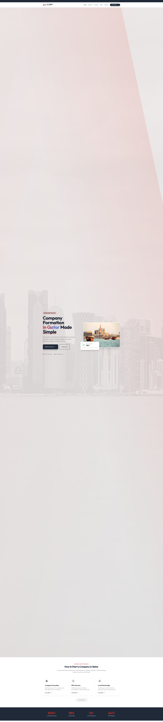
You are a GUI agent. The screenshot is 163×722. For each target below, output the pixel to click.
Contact (106, 4)
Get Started (114, 4)
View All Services (81, 699)
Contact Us (64, 347)
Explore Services (49, 346)
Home (85, 4)
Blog (101, 4)
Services (96, 4)
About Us (90, 4)
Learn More (47, 692)
